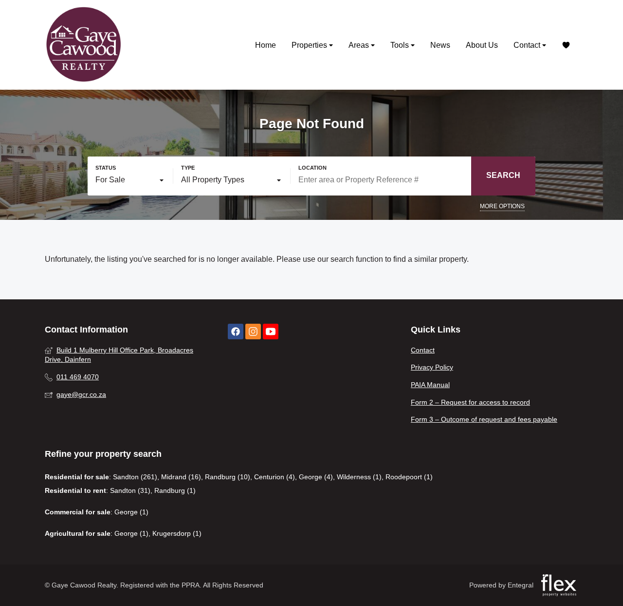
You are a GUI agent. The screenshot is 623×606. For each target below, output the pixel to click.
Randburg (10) (227, 477)
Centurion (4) (274, 477)
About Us (482, 45)
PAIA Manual (430, 385)
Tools (400, 45)
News (440, 45)
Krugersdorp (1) (177, 533)
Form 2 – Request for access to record (470, 402)
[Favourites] (566, 45)
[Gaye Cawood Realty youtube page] (270, 332)
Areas (359, 45)
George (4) (316, 477)
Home (265, 45)
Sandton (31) (130, 490)
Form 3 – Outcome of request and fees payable (484, 419)
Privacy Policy (432, 367)
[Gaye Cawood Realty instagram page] (253, 332)
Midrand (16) (181, 477)
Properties (310, 45)
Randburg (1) (175, 490)
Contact (527, 45)
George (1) (131, 512)
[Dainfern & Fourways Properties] (84, 45)
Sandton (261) (135, 477)
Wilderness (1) (359, 477)
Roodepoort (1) (409, 477)
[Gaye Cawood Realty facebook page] (235, 332)
